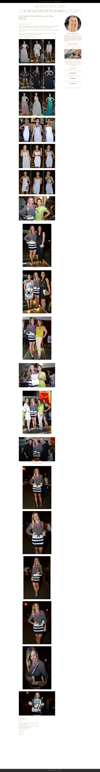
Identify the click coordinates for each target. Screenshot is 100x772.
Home (40, 1)
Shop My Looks (57, 1)
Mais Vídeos (73, 68)
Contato (51, 1)
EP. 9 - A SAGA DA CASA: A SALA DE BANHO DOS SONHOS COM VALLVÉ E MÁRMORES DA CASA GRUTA (72, 59)
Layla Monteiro (45, 1)
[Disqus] (39, 749)
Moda (25, 19)
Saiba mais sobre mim (73, 43)
